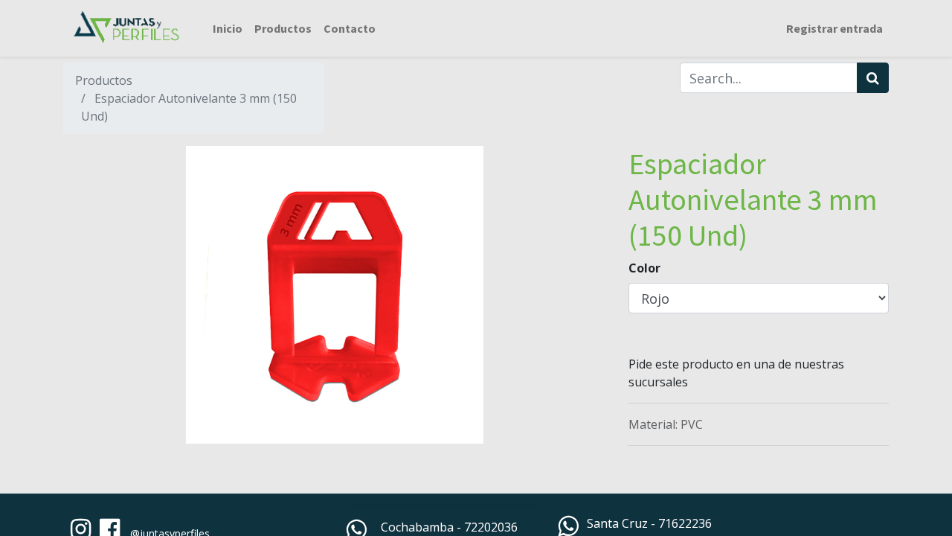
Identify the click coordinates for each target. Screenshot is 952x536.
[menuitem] (227, 28)
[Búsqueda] (873, 78)
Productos (103, 80)
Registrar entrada (834, 28)
